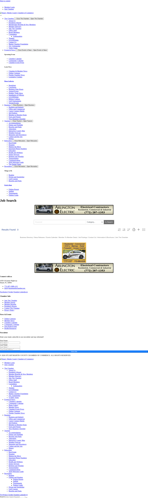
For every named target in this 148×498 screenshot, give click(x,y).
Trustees (11, 38)
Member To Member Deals (68, 237)
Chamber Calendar (15, 401)
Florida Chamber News (17, 413)
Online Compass (14, 411)
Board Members (14, 32)
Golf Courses (13, 489)
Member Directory (15, 26)
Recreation (8, 473)
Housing (12, 145)
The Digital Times (15, 164)
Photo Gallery (13, 405)
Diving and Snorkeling (16, 487)
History (11, 139)
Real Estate (12, 143)
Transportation (14, 158)
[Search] (26, 497)
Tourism (7, 431)
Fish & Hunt (8, 185)
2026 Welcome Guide (16, 162)
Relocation (8, 450)
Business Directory (26, 237)
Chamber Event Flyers (16, 409)
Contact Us (12, 42)
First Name (4, 341)
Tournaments (17, 483)
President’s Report (15, 23)
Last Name (3, 345)
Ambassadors (17, 36)
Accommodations (15, 123)
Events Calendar (51, 237)
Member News (14, 407)
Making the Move (15, 147)
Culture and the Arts (15, 137)
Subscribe (74, 351)
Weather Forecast (14, 133)
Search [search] (110, 222)
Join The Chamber (15, 28)
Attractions (12, 129)
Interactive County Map (17, 131)
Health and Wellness (16, 153)
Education (12, 151)
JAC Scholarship (14, 46)
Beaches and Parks (15, 127)
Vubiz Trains (13, 48)
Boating (11, 475)
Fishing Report (18, 479)
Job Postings (13, 113)
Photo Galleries (9, 81)
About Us (12, 21)
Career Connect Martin (16, 111)
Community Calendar (16, 403)
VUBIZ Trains (14, 397)
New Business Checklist (17, 119)
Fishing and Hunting (16, 477)
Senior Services (14, 154)
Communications (14, 160)
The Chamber (9, 368)
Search (2, 497)
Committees (13, 34)
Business (7, 415)
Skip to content (5, 1)
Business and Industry (16, 107)
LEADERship (14, 40)
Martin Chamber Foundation (18, 44)
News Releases (39, 237)
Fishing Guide (18, 485)
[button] (119, 229)
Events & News (9, 399)
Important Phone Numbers (18, 149)
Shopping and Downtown (17, 135)
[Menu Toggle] (1, 15)
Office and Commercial (17, 109)
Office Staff (13, 30)
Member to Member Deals (18, 115)
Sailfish (15, 481)
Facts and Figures (15, 117)
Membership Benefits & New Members (22, 25)
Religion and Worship (16, 156)
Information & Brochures (105, 237)
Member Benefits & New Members (21, 374)
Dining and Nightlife (16, 125)
